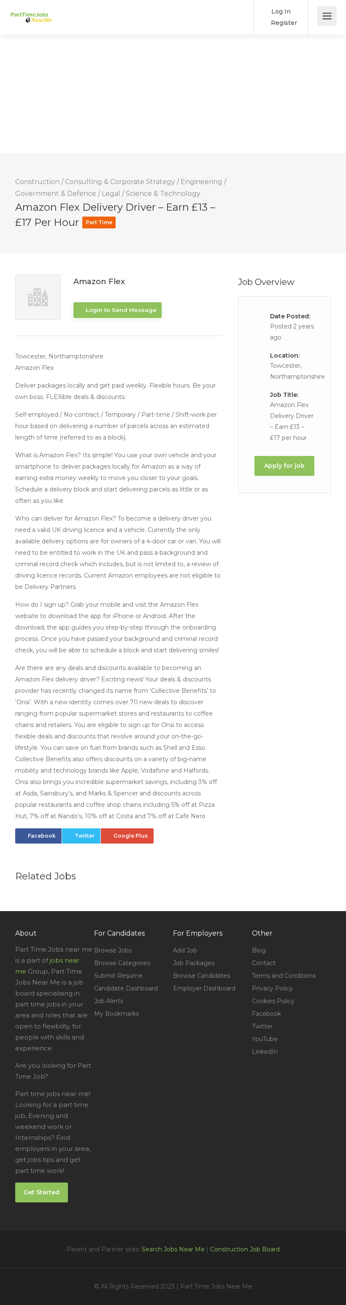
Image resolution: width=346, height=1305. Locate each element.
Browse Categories (122, 963)
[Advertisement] (173, 94)
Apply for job (284, 465)
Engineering (201, 182)
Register (283, 23)
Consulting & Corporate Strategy (120, 182)
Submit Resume (118, 975)
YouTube (265, 1039)
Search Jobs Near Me (173, 1249)
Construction (37, 182)
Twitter (85, 836)
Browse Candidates (201, 975)
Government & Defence (55, 194)
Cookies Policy (273, 1001)
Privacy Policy (272, 988)
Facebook (42, 836)
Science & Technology (163, 194)
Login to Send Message (120, 310)
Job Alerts (108, 1001)
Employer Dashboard (204, 988)
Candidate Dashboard (126, 988)
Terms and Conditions (284, 975)
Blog (259, 950)
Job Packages (193, 963)
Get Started (41, 1192)
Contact (264, 963)
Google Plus (131, 836)
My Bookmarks (116, 1013)
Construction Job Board (245, 1249)
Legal (111, 194)
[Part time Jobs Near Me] (30, 11)
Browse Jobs (113, 950)
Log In (280, 11)
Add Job (185, 950)
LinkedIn (265, 1051)
